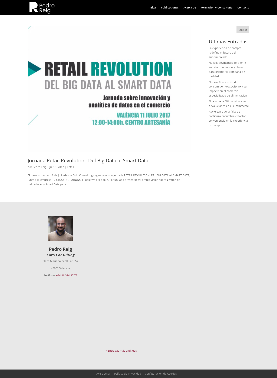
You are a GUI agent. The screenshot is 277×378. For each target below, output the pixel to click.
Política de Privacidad (127, 373)
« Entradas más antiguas (121, 350)
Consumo (156, 294)
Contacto (243, 7)
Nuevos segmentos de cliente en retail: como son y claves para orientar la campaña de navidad (135, 285)
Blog (153, 7)
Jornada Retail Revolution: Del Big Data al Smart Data (88, 160)
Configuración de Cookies (161, 373)
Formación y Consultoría (217, 7)
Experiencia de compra (139, 235)
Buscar (243, 29)
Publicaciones (170, 7)
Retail (70, 167)
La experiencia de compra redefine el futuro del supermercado (225, 52)
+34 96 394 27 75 (66, 275)
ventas (122, 298)
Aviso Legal (103, 373)
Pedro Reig (39, 167)
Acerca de (190, 7)
